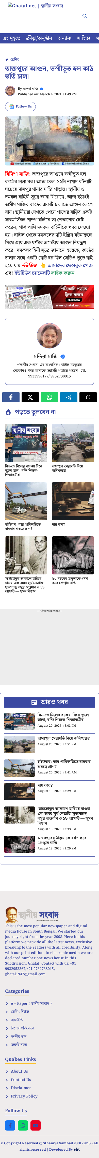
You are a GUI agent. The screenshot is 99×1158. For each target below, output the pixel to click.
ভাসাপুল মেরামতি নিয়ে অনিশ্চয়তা (67, 469)
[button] (85, 16)
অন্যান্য (65, 38)
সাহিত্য (83, 38)
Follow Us (24, 106)
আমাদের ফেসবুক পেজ (70, 266)
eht (77, 1149)
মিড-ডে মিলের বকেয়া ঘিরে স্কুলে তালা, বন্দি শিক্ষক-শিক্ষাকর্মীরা (23, 471)
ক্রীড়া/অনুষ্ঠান (39, 38)
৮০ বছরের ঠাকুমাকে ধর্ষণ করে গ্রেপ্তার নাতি (70, 581)
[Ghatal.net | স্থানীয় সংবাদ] (40, 12)
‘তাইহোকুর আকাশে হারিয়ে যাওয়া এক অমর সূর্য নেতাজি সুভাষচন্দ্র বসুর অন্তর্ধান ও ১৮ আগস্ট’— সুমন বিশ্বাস (25, 585)
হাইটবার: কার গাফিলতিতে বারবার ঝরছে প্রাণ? (23, 527)
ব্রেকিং (14, 59)
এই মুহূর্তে (12, 38)
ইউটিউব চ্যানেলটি (32, 273)
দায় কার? (58, 524)
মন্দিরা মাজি (30, 89)
